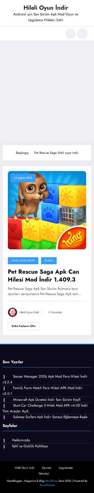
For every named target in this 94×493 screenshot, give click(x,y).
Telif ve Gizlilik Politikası (30, 446)
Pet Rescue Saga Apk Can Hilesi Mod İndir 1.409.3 (43, 275)
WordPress (51, 481)
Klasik (49, 260)
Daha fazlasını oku (24, 326)
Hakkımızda (21, 440)
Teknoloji (44, 474)
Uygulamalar (66, 468)
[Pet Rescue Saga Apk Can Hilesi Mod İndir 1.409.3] (47, 210)
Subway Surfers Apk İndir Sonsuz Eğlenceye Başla (50, 416)
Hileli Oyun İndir (46, 7)
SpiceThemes (47, 485)
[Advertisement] (47, 93)
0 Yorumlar (55, 312)
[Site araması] (70, 34)
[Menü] (9, 33)
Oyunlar (46, 468)
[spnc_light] (82, 33)
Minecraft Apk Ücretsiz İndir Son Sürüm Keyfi (47, 399)
